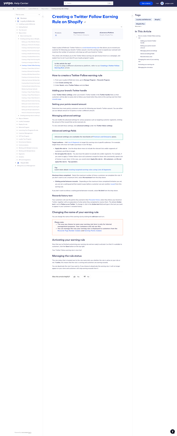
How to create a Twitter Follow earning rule (149, 37)
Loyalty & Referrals (33, 8)
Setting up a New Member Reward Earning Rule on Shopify (31, 41)
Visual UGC (24, 163)
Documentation (21, 8)
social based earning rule (91, 48)
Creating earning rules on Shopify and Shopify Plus (61, 8)
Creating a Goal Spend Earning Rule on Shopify (31, 47)
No (88, 276)
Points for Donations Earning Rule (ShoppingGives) (31, 112)
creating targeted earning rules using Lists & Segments (90, 170)
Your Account (23, 30)
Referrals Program (24, 127)
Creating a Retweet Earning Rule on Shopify (31, 71)
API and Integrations (25, 159)
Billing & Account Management (26, 165)
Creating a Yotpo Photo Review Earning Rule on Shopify (31, 95)
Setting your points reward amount (148, 46)
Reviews (23, 18)
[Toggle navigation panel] (43, 16)
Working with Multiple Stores (27, 151)
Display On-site (23, 124)
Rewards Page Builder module (69, 231)
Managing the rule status (145, 67)
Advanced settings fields (147, 53)
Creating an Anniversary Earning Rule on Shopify (31, 77)
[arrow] (136, 37)
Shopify (157, 19)
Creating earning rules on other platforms (30, 115)
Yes (78, 276)
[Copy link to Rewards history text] (75, 195)
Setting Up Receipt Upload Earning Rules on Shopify (31, 109)
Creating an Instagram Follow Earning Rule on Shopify (31, 62)
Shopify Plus (140, 24)
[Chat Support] (172, 431)
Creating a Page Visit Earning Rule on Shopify (31, 59)
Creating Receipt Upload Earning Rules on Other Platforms (31, 86)
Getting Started (23, 27)
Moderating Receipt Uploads (29, 89)
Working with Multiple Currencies (28, 148)
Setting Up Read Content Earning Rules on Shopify (31, 100)
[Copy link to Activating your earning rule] (87, 239)
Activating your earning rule (146, 64)
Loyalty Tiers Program (25, 139)
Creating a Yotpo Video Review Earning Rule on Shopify (31, 98)
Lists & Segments (74, 142)
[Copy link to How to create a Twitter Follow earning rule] (105, 75)
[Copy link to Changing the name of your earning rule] (101, 212)
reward (112, 184)
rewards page (56, 99)
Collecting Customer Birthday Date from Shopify (31, 80)
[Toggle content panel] (132, 16)
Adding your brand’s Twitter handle (148, 42)
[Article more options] (121, 26)
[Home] (16, 3)
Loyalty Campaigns (24, 121)
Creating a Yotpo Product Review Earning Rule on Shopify (31, 92)
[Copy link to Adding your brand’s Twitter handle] (89, 90)
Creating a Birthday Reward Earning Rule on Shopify (31, 74)
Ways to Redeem (23, 118)
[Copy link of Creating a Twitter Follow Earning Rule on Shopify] (85, 22)
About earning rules (26, 36)
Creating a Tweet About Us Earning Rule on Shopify (31, 68)
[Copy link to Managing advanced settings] (83, 115)
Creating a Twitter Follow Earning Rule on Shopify (31, 65)
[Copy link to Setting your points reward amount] (89, 104)
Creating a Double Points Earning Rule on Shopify (31, 53)
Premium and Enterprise (102, 137)
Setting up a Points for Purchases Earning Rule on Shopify (31, 44)
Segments (22, 154)
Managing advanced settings (148, 50)
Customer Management (26, 133)
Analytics (21, 157)
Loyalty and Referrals (143, 19)
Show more (138, 26)
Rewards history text (146, 56)
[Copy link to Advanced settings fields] (79, 130)
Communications (23, 145)
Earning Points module (93, 231)
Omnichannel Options (25, 142)
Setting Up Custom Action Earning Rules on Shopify (31, 103)
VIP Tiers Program (24, 136)
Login (157, 3)
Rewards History (94, 200)
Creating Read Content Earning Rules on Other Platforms (31, 83)
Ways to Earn (45, 8)
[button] (88, 3)
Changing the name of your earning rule (148, 60)
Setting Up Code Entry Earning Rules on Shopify (31, 106)
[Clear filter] (39, 14)
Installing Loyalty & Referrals (27, 24)
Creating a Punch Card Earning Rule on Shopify (31, 50)
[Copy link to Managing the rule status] (84, 255)
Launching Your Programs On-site (28, 130)
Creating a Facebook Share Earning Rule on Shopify (31, 56)
